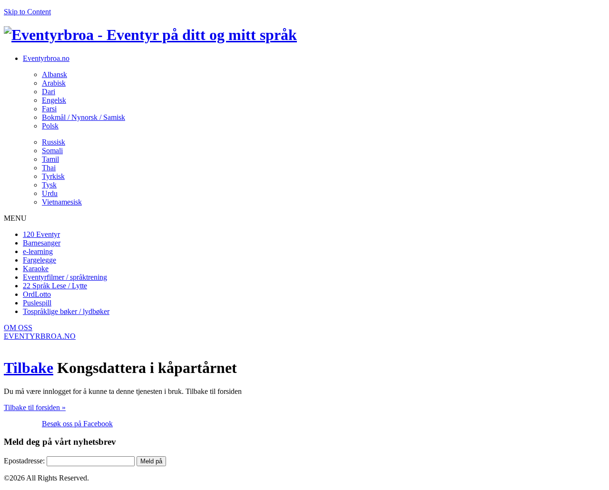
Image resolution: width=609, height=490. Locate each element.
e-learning (38, 251)
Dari (48, 92)
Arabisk (54, 83)
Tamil (50, 159)
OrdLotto (37, 294)
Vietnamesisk (62, 202)
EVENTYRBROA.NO (40, 336)
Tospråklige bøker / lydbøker (66, 311)
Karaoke (36, 269)
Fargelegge (39, 260)
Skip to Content (27, 12)
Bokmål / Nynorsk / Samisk (83, 117)
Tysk (49, 185)
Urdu (50, 193)
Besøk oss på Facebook (77, 424)
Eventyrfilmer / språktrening (65, 277)
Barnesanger (41, 243)
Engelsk (54, 100)
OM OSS (18, 327)
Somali (52, 151)
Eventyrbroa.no (46, 58)
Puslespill (37, 303)
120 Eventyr (41, 234)
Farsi (49, 109)
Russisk (53, 142)
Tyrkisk (53, 176)
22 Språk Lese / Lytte (55, 286)
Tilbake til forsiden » (35, 407)
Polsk (50, 126)
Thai (49, 168)
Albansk (54, 74)
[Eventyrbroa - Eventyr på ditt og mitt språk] (150, 34)
